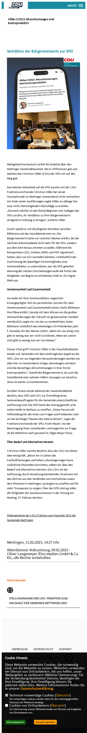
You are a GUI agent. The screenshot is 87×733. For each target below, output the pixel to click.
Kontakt (65, 649)
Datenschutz (43, 649)
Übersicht (63, 695)
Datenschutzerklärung (37, 688)
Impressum (20, 649)
